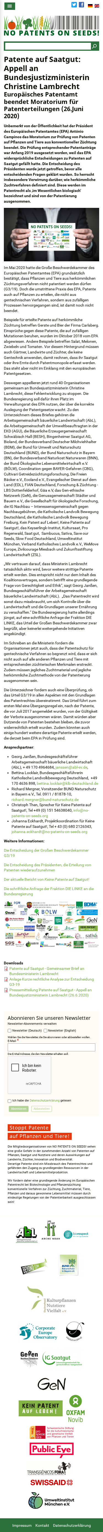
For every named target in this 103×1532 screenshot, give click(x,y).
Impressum (22, 1525)
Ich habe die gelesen (41, 1100)
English (96, 5)
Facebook (81, 4)
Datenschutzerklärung (45, 1100)
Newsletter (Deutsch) (27, 1030)
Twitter (74, 4)
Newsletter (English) (62, 1030)
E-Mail (12, 1041)
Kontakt (42, 1525)
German (90, 5)
